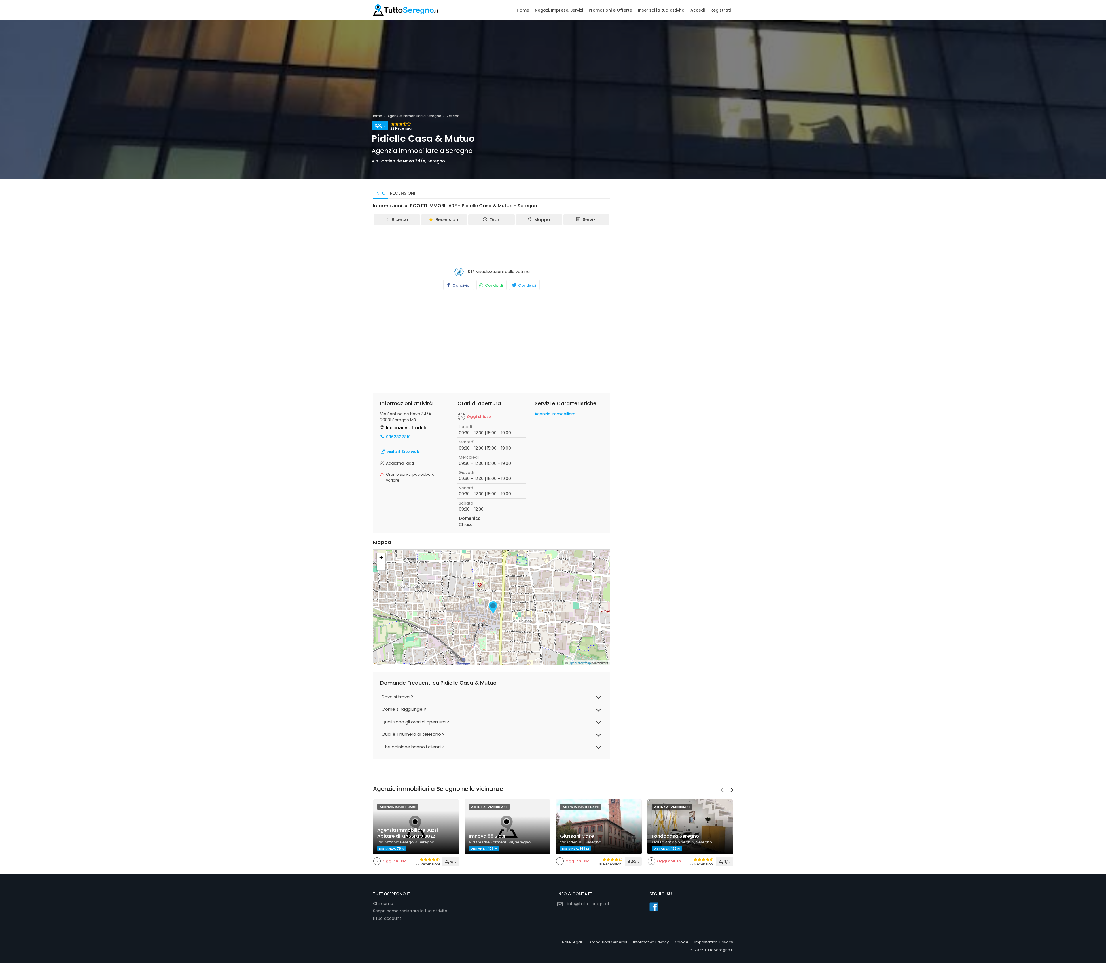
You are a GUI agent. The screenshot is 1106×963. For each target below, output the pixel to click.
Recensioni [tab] (402, 193)
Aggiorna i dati (400, 463)
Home (523, 10)
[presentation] (722, 790)
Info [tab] (380, 193)
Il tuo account (387, 918)
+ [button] (381, 557)
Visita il (402, 451)
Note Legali (572, 942)
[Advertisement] (491, 242)
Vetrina (452, 115)
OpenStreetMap (580, 662)
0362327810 (398, 437)
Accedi (697, 10)
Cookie (681, 942)
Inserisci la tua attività (661, 10)
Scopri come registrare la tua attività (410, 910)
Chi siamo (383, 903)
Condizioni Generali (608, 942)
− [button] (381, 566)
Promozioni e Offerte (610, 10)
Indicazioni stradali (406, 428)
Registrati (721, 10)
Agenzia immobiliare (555, 414)
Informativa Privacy (651, 942)
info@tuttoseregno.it (588, 904)
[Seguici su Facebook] (653, 906)
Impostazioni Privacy (713, 942)
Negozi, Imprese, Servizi (559, 10)
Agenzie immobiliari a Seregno (414, 115)
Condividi (461, 285)
